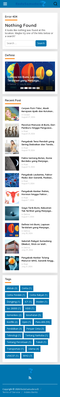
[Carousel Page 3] (30, 88)
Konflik (12, 322)
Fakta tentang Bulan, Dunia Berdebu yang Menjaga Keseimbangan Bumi (37, 160)
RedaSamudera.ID (29, 389)
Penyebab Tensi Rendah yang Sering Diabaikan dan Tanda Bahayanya (38, 143)
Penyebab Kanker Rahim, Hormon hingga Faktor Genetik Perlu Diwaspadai (36, 193)
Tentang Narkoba (36, 335)
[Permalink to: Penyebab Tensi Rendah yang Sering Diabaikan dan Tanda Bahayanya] (12, 146)
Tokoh (41, 342)
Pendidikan (14, 328)
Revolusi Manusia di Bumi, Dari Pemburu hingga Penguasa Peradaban (38, 126)
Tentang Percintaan (19, 342)
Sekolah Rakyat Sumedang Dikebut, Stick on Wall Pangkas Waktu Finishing (37, 243)
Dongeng (13, 301)
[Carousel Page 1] (22, 88)
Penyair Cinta (35, 328)
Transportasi (15, 348)
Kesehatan (33, 315)
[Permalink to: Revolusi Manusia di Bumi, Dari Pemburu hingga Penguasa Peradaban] (12, 129)
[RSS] (30, 378)
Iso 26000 (14, 308)
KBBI (29, 308)
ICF (28, 301)
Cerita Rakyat (39, 295)
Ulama (33, 348)
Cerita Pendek (16, 295)
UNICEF (12, 355)
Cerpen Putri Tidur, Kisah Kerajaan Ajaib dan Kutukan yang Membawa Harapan (37, 110)
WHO (27, 355)
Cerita (27, 288)
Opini (26, 322)
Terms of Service (11, 392)
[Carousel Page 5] (38, 88)
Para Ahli (43, 322)
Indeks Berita (31, 392)
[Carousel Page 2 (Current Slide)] (26, 88)
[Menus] (5, 4)
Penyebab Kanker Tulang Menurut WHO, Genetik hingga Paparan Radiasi (38, 259)
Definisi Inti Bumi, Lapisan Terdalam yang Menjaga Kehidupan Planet (24, 78)
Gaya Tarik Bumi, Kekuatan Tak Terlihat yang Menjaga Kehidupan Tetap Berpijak (36, 209)
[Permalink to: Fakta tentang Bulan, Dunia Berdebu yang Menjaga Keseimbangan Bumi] (12, 163)
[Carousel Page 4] (34, 88)
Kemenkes (14, 315)
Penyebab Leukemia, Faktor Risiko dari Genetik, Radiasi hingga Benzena (37, 176)
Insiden (41, 301)
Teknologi (14, 335)
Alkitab (12, 288)
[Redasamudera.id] (31, 3)
